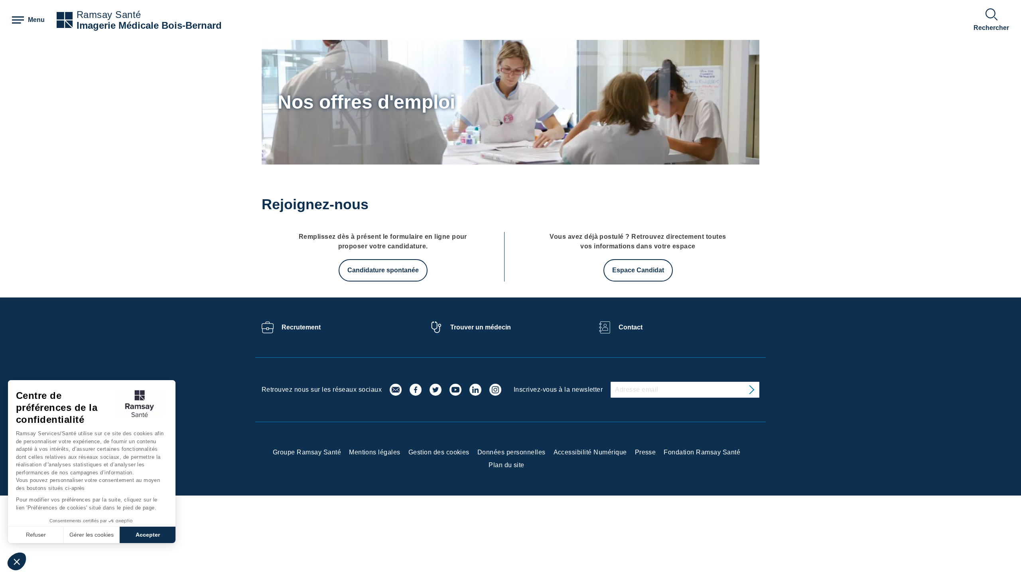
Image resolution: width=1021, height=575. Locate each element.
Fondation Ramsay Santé (702, 452)
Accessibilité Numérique (590, 452)
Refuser (36, 534)
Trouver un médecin (480, 327)
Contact (631, 327)
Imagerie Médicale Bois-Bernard (149, 25)
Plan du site (506, 465)
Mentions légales (374, 452)
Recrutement (301, 327)
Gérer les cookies (91, 534)
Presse (645, 452)
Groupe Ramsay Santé (307, 452)
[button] (16, 561)
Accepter (148, 534)
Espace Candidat (638, 270)
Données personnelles (511, 452)
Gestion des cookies (438, 452)
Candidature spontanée (383, 270)
